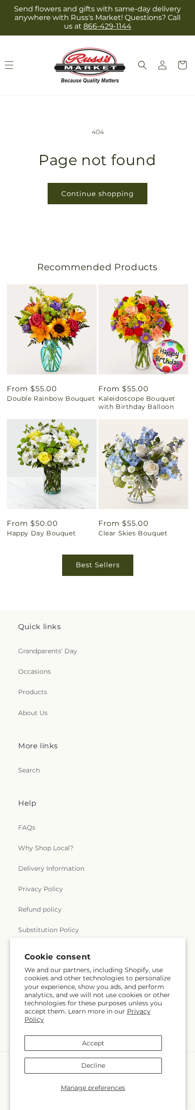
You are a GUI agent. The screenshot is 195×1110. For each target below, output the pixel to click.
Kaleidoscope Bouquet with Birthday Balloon (137, 402)
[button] (142, 65)
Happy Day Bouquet (41, 533)
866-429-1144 (107, 26)
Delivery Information (51, 868)
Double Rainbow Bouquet (51, 398)
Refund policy (40, 909)
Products (32, 692)
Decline (93, 1065)
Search (29, 770)
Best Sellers (98, 564)
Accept (93, 1043)
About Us (33, 713)
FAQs (26, 827)
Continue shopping (97, 193)
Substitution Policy (48, 930)
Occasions (34, 671)
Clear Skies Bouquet (132, 533)
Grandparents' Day (47, 651)
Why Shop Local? (45, 848)
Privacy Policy (40, 889)
